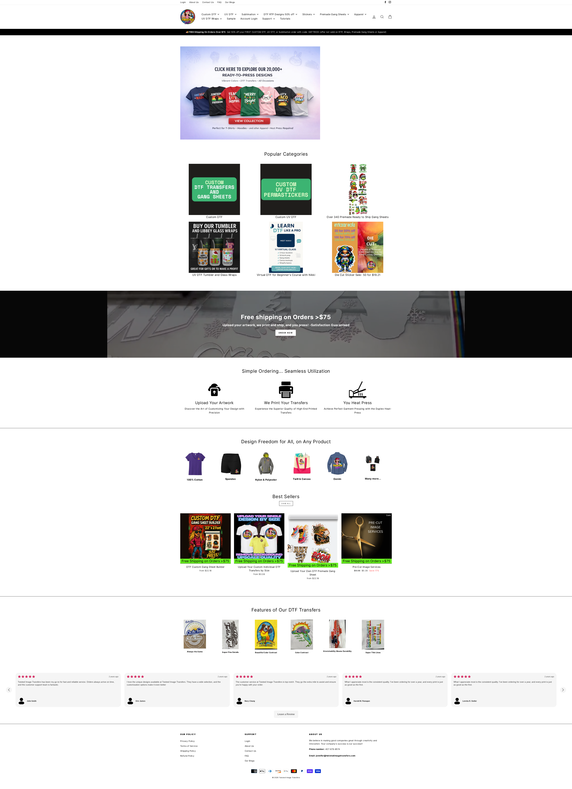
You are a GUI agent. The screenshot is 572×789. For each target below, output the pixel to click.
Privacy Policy (187, 741)
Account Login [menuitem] (249, 18)
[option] (286, 32)
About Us (194, 2)
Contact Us (208, 2)
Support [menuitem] (267, 18)
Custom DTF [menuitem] (209, 14)
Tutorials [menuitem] (285, 18)
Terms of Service (189, 746)
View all (286, 503)
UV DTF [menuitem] (228, 14)
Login (183, 2)
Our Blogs (230, 2)
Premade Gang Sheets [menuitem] (333, 14)
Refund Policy (187, 756)
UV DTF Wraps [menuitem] (210, 18)
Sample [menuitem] (231, 18)
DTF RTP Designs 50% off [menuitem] (279, 14)
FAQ (219, 2)
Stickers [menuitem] (307, 14)
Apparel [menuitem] (358, 14)
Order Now (286, 333)
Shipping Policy (188, 751)
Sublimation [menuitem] (248, 14)
